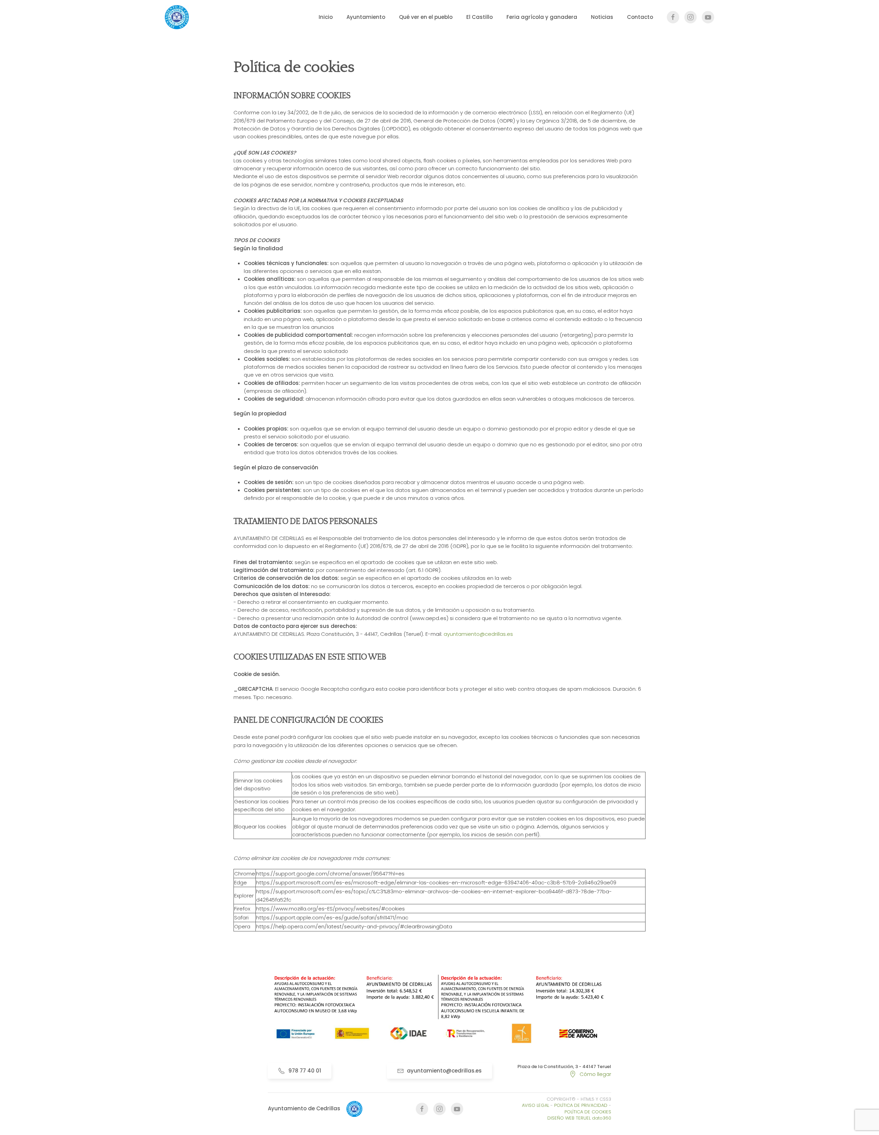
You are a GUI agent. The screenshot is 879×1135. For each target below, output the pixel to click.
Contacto (640, 17)
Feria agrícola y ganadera (541, 17)
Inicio (326, 17)
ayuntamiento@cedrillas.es (478, 634)
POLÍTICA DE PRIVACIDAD (580, 1105)
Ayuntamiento (365, 17)
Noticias (602, 17)
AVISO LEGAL (535, 1105)
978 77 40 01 (304, 1070)
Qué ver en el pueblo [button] (426, 17)
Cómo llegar (595, 1074)
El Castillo (479, 17)
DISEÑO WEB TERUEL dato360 (579, 1118)
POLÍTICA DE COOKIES (587, 1112)
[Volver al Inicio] (177, 17)
